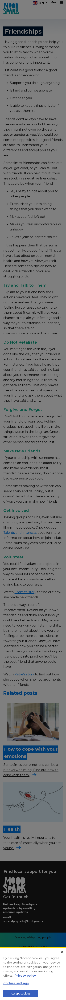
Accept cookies (21, 993)
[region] (33, 973)
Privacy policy (25, 975)
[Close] (62, 951)
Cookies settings (16, 983)
